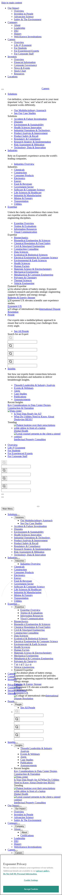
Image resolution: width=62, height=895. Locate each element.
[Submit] (10, 338)
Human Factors (21, 266)
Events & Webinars (23, 388)
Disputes (18, 121)
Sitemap (12, 693)
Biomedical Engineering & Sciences (32, 240)
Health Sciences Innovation (27, 127)
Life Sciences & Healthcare (27, 192)
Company (12, 22)
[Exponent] (21, 88)
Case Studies (20, 393)
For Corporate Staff (24, 53)
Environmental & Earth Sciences (30, 260)
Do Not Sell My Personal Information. (20, 874)
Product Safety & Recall (26, 136)
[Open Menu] (2, 89)
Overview (19, 11)
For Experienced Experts (26, 51)
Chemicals (19, 169)
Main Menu (8, 509)
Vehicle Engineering (24, 283)
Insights (11, 742)
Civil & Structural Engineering (29, 246)
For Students (20, 48)
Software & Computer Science (29, 189)
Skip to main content (11, 2)
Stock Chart (20, 70)
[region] (31, 875)
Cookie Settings (31, 880)
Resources (19, 73)
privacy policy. (43, 871)
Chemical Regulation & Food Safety (32, 243)
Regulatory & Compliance (27, 139)
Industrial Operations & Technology (32, 130)
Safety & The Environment (27, 19)
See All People (21, 331)
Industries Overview (24, 164)
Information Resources (25, 229)
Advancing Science (24, 16)
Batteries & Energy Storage (21, 297)
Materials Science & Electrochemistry (33, 269)
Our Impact (13, 8)
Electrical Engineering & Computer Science (36, 257)
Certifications (27, 835)
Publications (20, 396)
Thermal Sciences (23, 280)
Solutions (12, 514)
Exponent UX (15, 306)
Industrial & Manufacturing (27, 195)
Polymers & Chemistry (25, 277)
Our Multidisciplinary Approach (30, 110)
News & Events (22, 68)
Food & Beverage (23, 184)
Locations (12, 76)
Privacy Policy (15, 684)
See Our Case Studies (25, 113)
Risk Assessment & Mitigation (29, 144)
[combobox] (34, 339)
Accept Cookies (31, 889)
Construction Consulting (26, 249)
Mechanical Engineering (26, 272)
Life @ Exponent (22, 45)
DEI (16, 31)
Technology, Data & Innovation (30, 147)
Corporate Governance (25, 65)
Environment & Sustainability (29, 124)
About (17, 25)
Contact (11, 676)
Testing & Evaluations (25, 226)
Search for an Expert (18, 334)
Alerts (17, 391)
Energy (17, 181)
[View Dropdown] (18, 515)
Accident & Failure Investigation (30, 119)
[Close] (2, 494)
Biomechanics (21, 237)
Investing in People (23, 13)
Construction (20, 172)
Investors (12, 56)
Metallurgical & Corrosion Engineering (33, 274)
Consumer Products (24, 175)
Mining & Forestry (23, 198)
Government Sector (24, 186)
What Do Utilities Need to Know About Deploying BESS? (36, 781)
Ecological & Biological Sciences (31, 254)
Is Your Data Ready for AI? (27, 413)
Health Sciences (22, 263)
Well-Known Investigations (27, 36)
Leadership (19, 28)
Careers (11, 39)
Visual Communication (25, 232)
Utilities (18, 204)
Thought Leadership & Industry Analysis (34, 385)
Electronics (19, 178)
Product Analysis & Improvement (31, 133)
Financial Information (25, 62)
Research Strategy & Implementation (32, 141)
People (11, 701)
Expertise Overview (24, 223)
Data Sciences (21, 252)
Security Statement (17, 690)
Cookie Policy (15, 687)
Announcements (22, 399)
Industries (12, 557)
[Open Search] (2, 497)
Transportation (21, 201)
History (17, 33)
